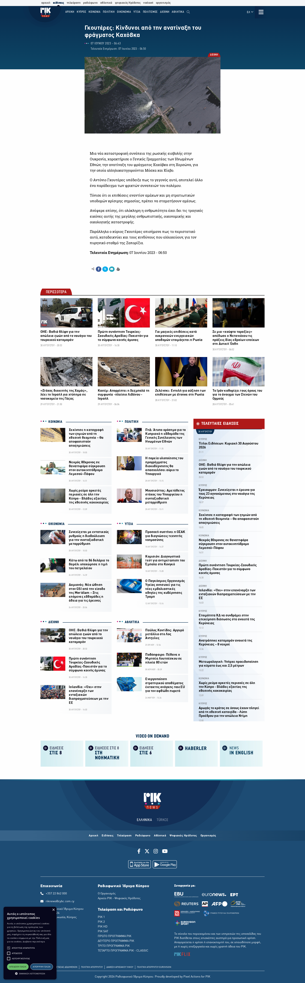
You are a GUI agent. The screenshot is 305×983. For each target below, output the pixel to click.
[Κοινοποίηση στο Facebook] (98, 269)
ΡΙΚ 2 (101, 922)
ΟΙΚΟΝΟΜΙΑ (56, 524)
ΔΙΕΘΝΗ (214, 55)
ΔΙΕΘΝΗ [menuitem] (164, 11)
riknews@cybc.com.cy (60, 901)
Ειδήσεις (107, 835)
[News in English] (241, 753)
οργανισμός (163, 3)
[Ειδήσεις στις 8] (61, 753)
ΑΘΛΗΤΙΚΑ (132, 622)
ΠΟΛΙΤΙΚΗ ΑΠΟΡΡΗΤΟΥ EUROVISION (154, 967)
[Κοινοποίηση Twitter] (105, 269)
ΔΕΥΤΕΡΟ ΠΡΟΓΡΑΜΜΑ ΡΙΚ (116, 941)
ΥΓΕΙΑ (129, 524)
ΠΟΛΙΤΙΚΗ (132, 422)
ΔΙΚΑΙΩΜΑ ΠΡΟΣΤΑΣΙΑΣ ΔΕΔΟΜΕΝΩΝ (59, 967)
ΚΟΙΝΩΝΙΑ (55, 422)
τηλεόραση (74, 3)
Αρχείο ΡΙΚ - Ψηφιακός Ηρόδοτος (119, 898)
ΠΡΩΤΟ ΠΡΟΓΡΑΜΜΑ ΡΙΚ (114, 936)
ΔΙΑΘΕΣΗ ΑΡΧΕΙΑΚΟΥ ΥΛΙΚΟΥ (119, 967)
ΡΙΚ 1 (101, 917)
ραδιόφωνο (90, 3)
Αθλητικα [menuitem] (178, 11)
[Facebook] (139, 852)
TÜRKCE (162, 820)
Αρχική (93, 835)
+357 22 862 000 (56, 893)
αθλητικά (106, 3)
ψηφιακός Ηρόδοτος (128, 3)
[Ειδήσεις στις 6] (151, 753)
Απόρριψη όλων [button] (41, 966)
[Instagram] (155, 852)
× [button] (53, 910)
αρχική (45, 3)
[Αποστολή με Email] (112, 269)
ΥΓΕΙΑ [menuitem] (136, 11)
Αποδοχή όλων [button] (17, 966)
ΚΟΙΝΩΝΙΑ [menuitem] (95, 11)
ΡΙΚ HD (102, 926)
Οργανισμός (208, 835)
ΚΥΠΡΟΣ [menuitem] (81, 11)
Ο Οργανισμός (107, 893)
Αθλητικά (160, 835)
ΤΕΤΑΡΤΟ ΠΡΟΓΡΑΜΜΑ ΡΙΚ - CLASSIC (123, 950)
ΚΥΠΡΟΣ (203, 439)
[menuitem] (188, 12)
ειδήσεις (58, 3)
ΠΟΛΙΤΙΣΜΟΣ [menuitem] (150, 11)
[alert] (30, 943)
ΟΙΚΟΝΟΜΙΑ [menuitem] (124, 11)
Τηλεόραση (124, 835)
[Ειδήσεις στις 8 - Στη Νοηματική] (106, 753)
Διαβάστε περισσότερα (34, 941)
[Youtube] (165, 852)
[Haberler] (196, 753)
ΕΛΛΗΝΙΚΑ (144, 820)
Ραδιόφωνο (143, 835)
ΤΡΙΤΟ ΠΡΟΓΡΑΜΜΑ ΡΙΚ (114, 946)
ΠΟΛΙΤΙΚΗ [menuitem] (109, 11)
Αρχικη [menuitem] (69, 11)
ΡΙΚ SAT (103, 931)
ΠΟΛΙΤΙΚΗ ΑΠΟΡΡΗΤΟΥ (92, 967)
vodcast (148, 3)
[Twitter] (147, 852)
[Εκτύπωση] (118, 269)
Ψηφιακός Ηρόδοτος (183, 835)
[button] (8, 948)
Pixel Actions (191, 976)
